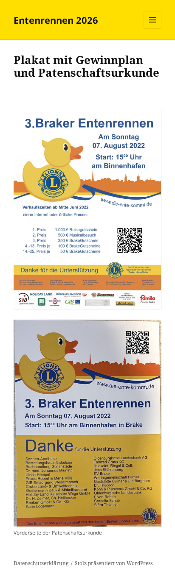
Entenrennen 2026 (56, 20)
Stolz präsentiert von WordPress (113, 563)
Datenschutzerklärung (41, 563)
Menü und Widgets (152, 28)
